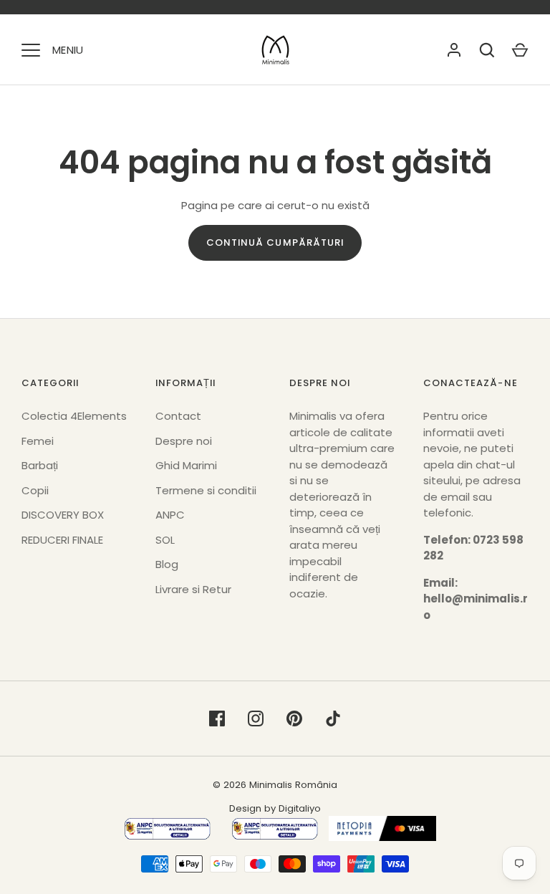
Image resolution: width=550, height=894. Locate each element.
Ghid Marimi (186, 465)
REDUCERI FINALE (62, 539)
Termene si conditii (205, 490)
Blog (166, 564)
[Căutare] (487, 50)
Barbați (39, 465)
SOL (165, 539)
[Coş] (520, 50)
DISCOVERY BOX (62, 514)
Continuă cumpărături (275, 242)
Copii (35, 490)
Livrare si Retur (193, 589)
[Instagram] (255, 718)
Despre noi (183, 440)
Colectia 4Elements (74, 415)
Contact (178, 415)
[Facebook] (217, 718)
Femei (37, 440)
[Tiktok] (333, 718)
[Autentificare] (454, 50)
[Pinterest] (294, 718)
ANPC (170, 514)
